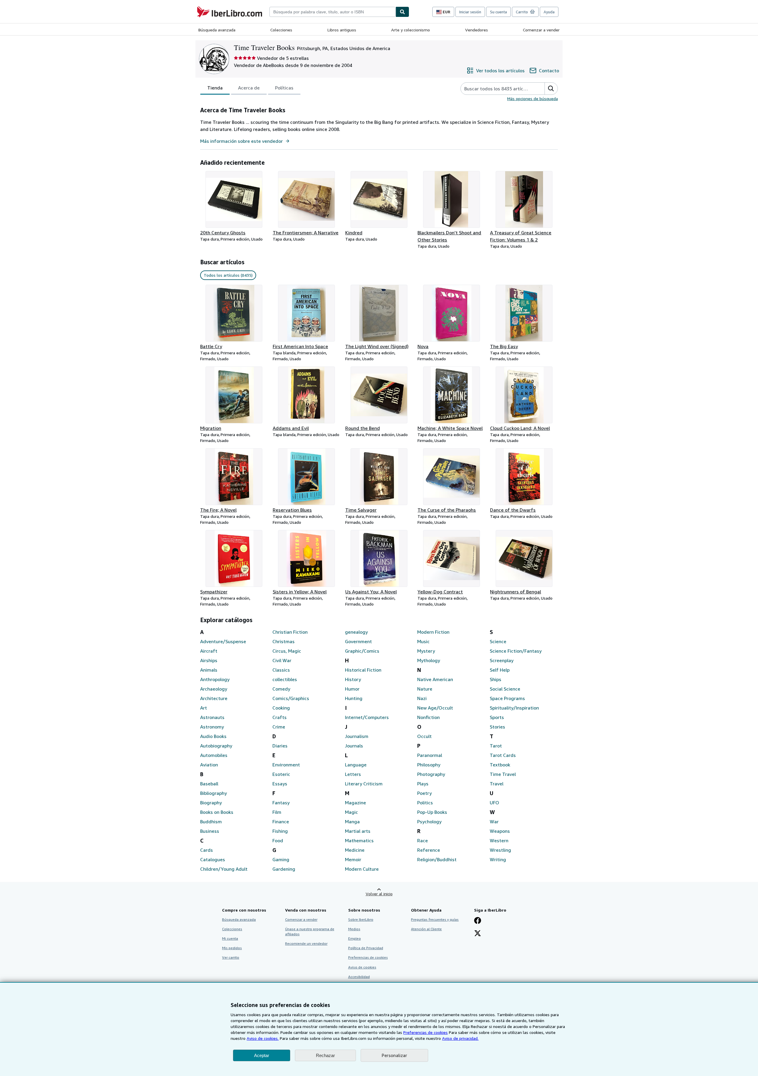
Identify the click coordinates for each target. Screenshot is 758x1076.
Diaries (280, 746)
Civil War (281, 660)
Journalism (356, 736)
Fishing (280, 831)
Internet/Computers (367, 717)
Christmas (283, 641)
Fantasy (281, 803)
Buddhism (211, 821)
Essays (279, 784)
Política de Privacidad (365, 948)
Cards (206, 850)
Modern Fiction (433, 632)
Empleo (354, 938)
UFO (494, 803)
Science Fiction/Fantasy (516, 651)
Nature (424, 689)
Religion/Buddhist (437, 859)
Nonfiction (428, 717)
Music (423, 641)
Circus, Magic (286, 651)
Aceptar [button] (261, 1055)
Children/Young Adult (224, 869)
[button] (551, 89)
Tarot (496, 746)
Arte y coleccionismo (410, 29)
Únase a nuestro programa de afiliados (309, 931)
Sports (497, 717)
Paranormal (429, 755)
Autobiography (216, 746)
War (494, 821)
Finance (280, 821)
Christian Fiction (290, 632)
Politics (425, 803)
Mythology (428, 660)
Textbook (500, 765)
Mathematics (359, 840)
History (353, 679)
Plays (422, 784)
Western (499, 840)
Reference (428, 850)
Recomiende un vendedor (306, 943)
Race (422, 840)
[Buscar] (402, 12)
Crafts (279, 717)
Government (358, 641)
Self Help (500, 670)
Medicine (354, 850)
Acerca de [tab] (249, 88)
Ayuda (549, 11)
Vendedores (476, 29)
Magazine (355, 803)
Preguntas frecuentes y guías (435, 919)
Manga (352, 821)
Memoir (353, 859)
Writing (498, 859)
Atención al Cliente (426, 929)
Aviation (209, 765)
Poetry (424, 793)
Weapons (500, 831)
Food (277, 840)
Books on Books (216, 812)
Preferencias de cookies (425, 1032)
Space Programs (507, 698)
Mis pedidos (232, 948)
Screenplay (501, 660)
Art (203, 708)
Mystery (426, 651)
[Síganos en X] (477, 933)
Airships (208, 660)
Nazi (422, 698)
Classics (281, 670)
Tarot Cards (503, 755)
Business (209, 831)
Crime (278, 727)
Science (498, 641)
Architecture (213, 698)
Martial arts (357, 831)
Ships (495, 679)
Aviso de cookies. (263, 1038)
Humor (352, 689)
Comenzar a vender (541, 29)
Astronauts (212, 717)
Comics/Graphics (290, 698)
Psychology (429, 821)
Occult (424, 736)
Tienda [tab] (215, 88)
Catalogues (212, 859)
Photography (431, 774)
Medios (354, 929)
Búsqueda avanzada (216, 29)
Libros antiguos (341, 29)
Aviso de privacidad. (460, 1038)
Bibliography (213, 793)
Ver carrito (230, 957)
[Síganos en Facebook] (477, 921)
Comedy (281, 689)
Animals (208, 670)
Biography (211, 803)
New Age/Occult (435, 708)
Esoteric (281, 774)
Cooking (281, 708)
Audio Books (213, 736)
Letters (353, 774)
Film (276, 812)
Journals (354, 746)
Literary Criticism (364, 784)
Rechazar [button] (325, 1055)
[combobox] (332, 12)
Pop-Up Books (432, 812)
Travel (496, 784)
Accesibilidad (359, 976)
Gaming (280, 859)
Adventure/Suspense (223, 641)
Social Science (505, 689)
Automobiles (213, 755)
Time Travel (503, 774)
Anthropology (214, 679)
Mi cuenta (230, 938)
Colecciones (281, 29)
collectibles (284, 679)
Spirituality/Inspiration (514, 708)
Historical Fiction (363, 670)
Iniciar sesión (470, 11)
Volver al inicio (379, 893)
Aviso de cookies (362, 967)
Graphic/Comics (362, 651)
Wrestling (500, 850)
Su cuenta (498, 11)
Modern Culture (362, 869)
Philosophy (428, 765)
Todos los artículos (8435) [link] (228, 275)
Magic (351, 812)
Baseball (209, 784)
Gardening (283, 869)
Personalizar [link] (394, 1055)
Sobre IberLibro (360, 919)
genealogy (356, 632)
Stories (497, 727)
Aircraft (208, 651)
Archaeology (213, 689)
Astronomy (212, 727)
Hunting (353, 698)
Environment (286, 765)
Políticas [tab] (284, 88)
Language (356, 765)
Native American (435, 679)
